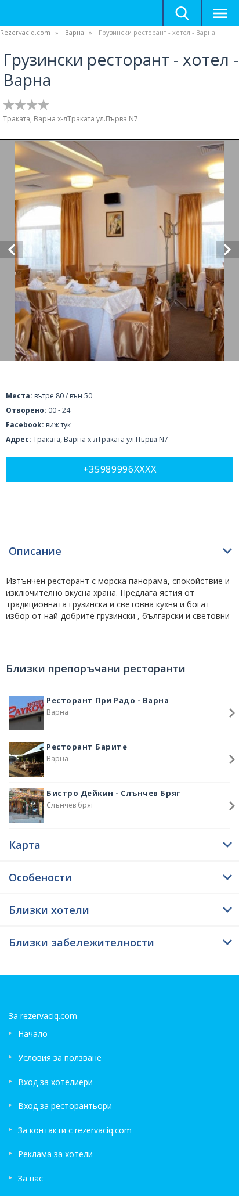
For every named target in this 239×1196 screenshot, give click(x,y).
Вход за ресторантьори (65, 1105)
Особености (40, 877)
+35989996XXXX (120, 469)
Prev (11, 249)
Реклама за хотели (55, 1153)
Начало (33, 1033)
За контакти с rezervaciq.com (75, 1130)
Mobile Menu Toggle (220, 13)
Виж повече (232, 713)
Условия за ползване (60, 1057)
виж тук (58, 425)
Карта (25, 845)
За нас (30, 1178)
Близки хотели (49, 910)
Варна (74, 32)
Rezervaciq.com (25, 32)
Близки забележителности (81, 942)
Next (227, 249)
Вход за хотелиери (55, 1081)
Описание (35, 551)
